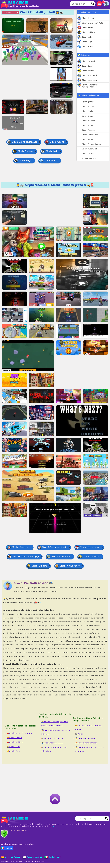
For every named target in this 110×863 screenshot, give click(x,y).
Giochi (51, 826)
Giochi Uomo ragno (90, 547)
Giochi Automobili (89, 75)
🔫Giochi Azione (14, 738)
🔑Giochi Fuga (13, 751)
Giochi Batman (88, 71)
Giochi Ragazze (88, 130)
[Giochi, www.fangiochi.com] (15, 4)
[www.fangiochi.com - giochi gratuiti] (15, 819)
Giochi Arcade (88, 107)
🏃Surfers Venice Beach (86, 743)
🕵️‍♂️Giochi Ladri (13, 747)
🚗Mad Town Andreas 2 (52, 738)
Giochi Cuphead (91, 556)
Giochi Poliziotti (88, 18)
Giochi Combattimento (91, 144)
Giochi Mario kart (21, 547)
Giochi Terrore (88, 154)
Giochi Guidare (88, 32)
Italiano (8, 848)
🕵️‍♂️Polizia (79, 734)
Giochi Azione (87, 28)
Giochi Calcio (87, 111)
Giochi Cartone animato (54, 547)
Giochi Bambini (88, 61)
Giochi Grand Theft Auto (92, 23)
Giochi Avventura (89, 80)
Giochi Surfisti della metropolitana (90, 86)
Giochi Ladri (87, 37)
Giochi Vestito (87, 139)
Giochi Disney (87, 66)
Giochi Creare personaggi (25, 556)
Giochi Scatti (87, 46)
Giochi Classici (87, 116)
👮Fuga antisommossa (52, 743)
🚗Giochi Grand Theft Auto (19, 733)
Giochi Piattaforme (90, 135)
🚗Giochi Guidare (15, 742)
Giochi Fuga (87, 42)
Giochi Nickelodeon (70, 565)
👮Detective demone (85, 738)
